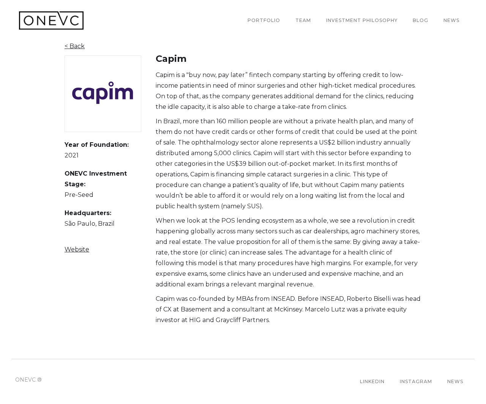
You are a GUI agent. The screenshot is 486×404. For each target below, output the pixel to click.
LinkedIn (372, 381)
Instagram (416, 381)
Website (77, 249)
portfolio (264, 20)
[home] (51, 20)
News (451, 20)
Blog (420, 20)
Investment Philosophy (362, 20)
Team (303, 20)
